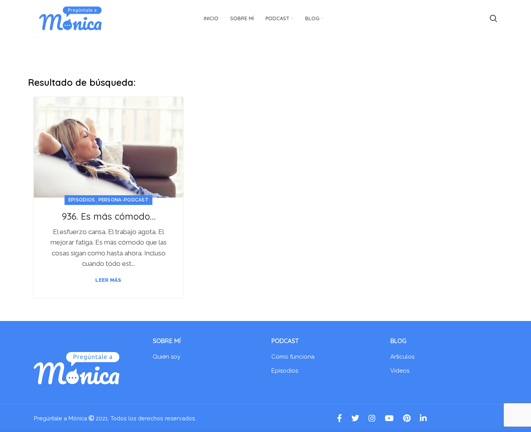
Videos (399, 370)
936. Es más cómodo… (108, 216)
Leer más (108, 280)
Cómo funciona (292, 356)
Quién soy (166, 356)
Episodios (81, 200)
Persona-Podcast (123, 200)
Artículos (402, 356)
